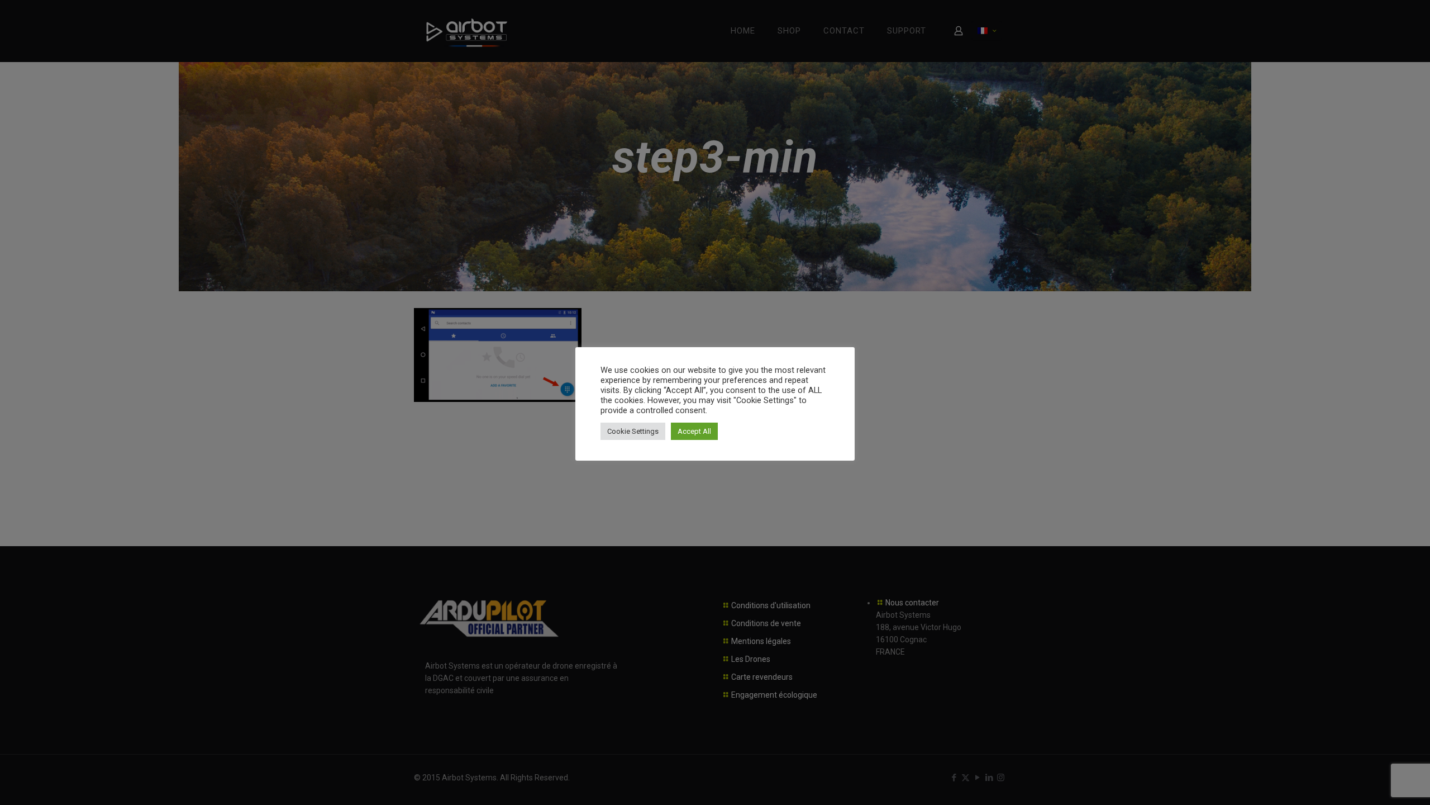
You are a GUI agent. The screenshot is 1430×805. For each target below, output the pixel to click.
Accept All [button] (694, 431)
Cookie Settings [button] (633, 431)
